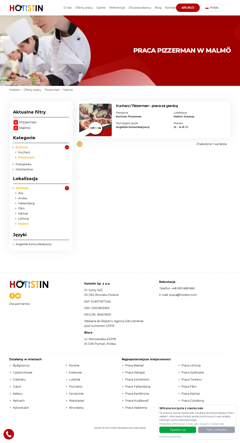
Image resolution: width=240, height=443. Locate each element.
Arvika (22, 198)
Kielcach (19, 400)
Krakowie (75, 372)
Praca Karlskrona (137, 393)
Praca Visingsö (135, 372)
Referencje (117, 7)
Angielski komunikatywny (34, 244)
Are (20, 193)
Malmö (23, 223)
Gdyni (17, 386)
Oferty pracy (84, 7)
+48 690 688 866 (182, 288)
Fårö (21, 208)
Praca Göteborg (192, 400)
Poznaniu (76, 386)
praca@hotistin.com (183, 295)
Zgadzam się (178, 429)
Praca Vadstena (136, 407)
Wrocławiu (76, 407)
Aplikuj (188, 7)
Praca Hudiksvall (137, 400)
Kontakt (171, 7)
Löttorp (23, 218)
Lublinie (74, 379)
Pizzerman (26, 157)
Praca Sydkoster (192, 372)
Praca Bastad (134, 365)
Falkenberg (26, 203)
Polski (214, 7)
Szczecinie (76, 393)
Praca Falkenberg (137, 386)
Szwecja (22, 188)
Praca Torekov (191, 379)
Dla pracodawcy (140, 7)
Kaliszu (18, 393)
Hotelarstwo (24, 169)
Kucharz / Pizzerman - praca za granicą (147, 106)
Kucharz (24, 152)
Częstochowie (22, 372)
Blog (158, 7)
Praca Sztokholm (137, 379)
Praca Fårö (188, 386)
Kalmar (23, 213)
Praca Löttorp (191, 365)
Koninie (74, 365)
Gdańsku (19, 379)
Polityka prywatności (170, 436)
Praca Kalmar (190, 393)
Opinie (101, 7)
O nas (68, 7)
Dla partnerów (19, 304)
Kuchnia (22, 147)
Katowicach (21, 407)
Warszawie (76, 400)
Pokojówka (23, 164)
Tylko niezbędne (216, 429)
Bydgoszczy (21, 365)
